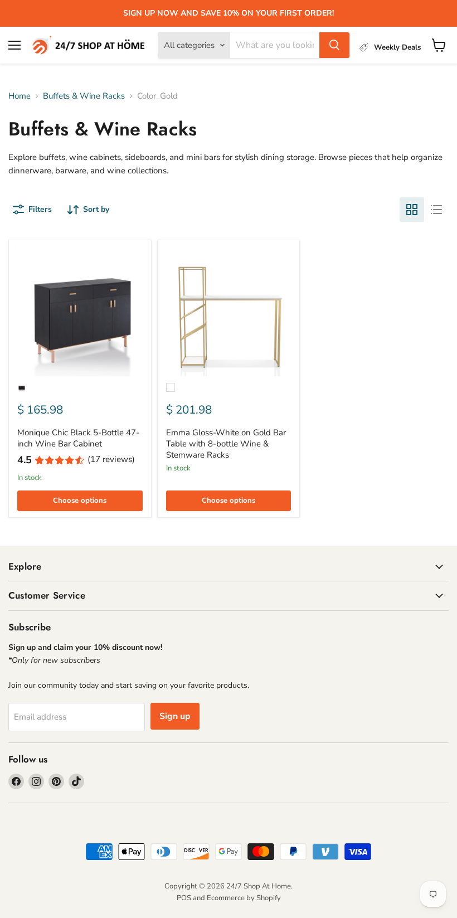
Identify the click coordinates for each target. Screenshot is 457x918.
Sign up (175, 716)
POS (184, 898)
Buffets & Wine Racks (84, 96)
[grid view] (412, 209)
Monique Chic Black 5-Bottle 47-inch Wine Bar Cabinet (78, 438)
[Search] (334, 45)
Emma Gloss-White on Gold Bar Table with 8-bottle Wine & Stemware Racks (226, 443)
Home (19, 96)
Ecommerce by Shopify (244, 898)
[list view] (436, 209)
